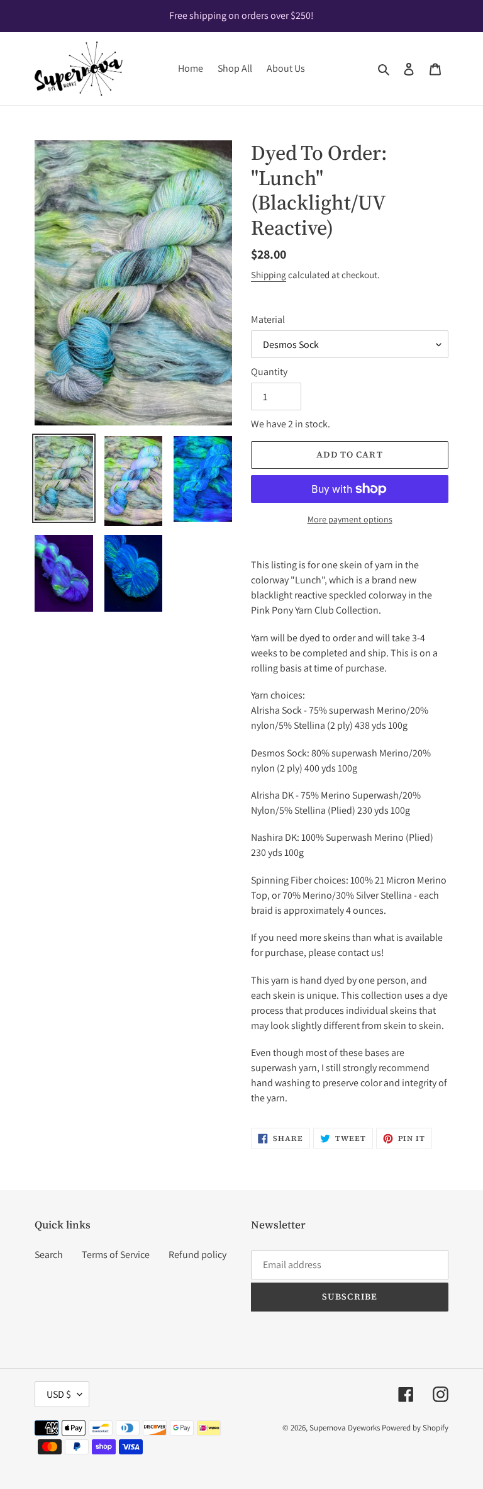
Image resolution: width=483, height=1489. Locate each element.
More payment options (350, 519)
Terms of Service (116, 1254)
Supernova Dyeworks (344, 1427)
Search (49, 1254)
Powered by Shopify (415, 1427)
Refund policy (197, 1254)
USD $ (59, 1394)
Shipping (268, 275)
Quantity (269, 371)
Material (268, 319)
